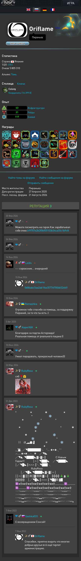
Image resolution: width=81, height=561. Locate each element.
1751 (10, 64)
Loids (28, 262)
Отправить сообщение (41, 182)
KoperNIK (27, 327)
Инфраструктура (36, 108)
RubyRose (27, 370)
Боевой (31, 117)
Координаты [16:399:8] (19, 92)
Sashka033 (31, 516)
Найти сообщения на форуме (56, 177)
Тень (14, 74)
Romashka (31, 303)
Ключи (21, 83)
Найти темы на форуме (21, 177)
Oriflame (40, 282)
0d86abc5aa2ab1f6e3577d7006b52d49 (46, 287)
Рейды (31, 112)
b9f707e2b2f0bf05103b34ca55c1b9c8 (48, 230)
